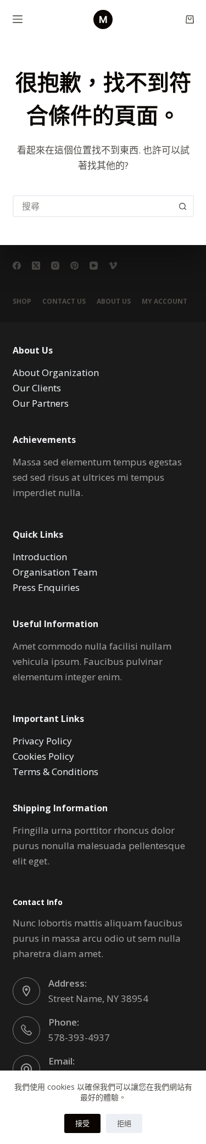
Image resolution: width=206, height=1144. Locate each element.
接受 (82, 1123)
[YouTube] (94, 265)
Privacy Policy (42, 741)
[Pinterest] (74, 265)
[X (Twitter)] (36, 265)
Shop (22, 301)
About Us (114, 301)
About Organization (56, 372)
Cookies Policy (43, 756)
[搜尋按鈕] (183, 206)
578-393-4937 (79, 1037)
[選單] (18, 19)
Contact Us (64, 301)
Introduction (40, 556)
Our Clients (37, 388)
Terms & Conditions (55, 771)
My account (164, 301)
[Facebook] (17, 265)
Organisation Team (55, 572)
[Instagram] (55, 265)
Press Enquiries (46, 587)
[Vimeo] (113, 265)
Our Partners (41, 403)
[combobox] (93, 206)
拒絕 (124, 1123)
